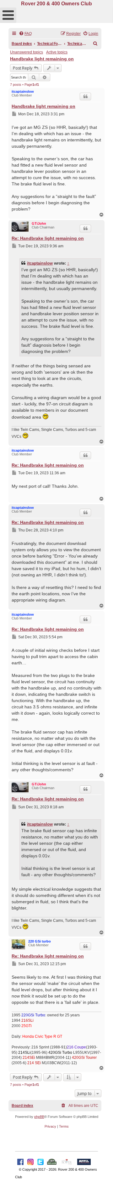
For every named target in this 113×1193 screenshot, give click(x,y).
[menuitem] (25, 34)
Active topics (56, 52)
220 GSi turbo (39, 941)
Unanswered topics (26, 52)
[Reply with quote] (85, 96)
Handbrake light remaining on (42, 58)
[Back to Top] (102, 1181)
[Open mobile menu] (8, 15)
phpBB (39, 1117)
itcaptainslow (23, 91)
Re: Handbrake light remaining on (48, 238)
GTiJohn (39, 223)
